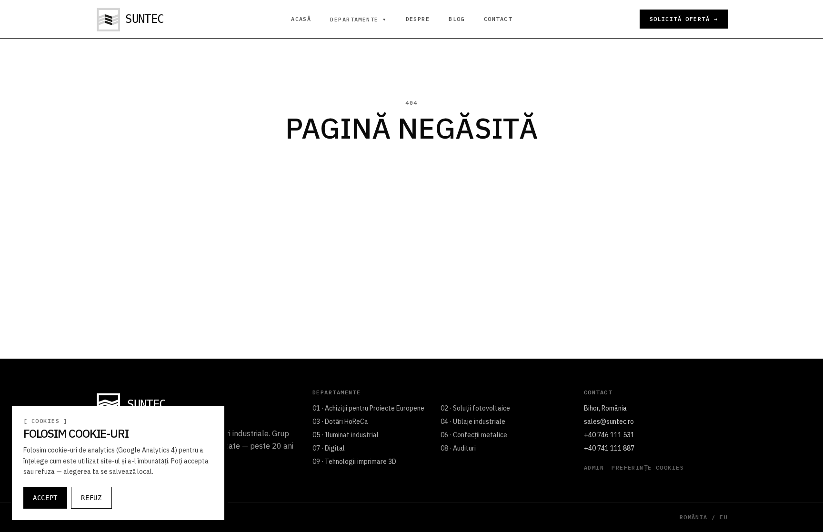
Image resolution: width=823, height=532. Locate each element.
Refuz (91, 498)
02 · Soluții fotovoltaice (475, 408)
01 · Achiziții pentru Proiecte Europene (368, 408)
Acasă (301, 19)
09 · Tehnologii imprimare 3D (354, 461)
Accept (45, 498)
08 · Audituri (458, 448)
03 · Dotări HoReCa (340, 421)
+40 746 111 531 (609, 435)
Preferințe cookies (648, 467)
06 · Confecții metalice (474, 435)
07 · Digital (328, 448)
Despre (418, 19)
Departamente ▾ (358, 19)
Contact (498, 19)
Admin (594, 467)
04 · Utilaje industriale (473, 421)
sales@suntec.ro (609, 421)
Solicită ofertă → (684, 18)
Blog (457, 19)
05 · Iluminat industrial (345, 435)
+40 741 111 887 (609, 448)
